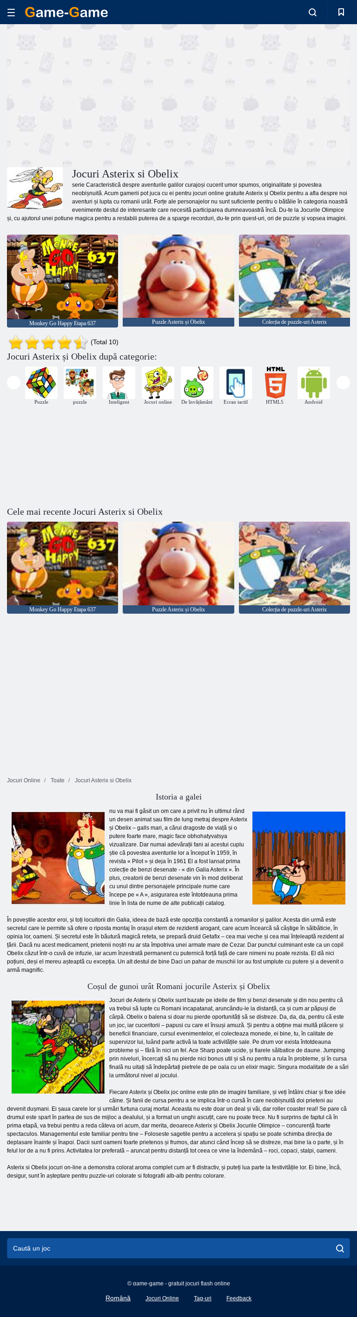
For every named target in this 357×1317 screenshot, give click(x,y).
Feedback (238, 1298)
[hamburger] (11, 12)
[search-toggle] (313, 12)
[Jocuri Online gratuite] (66, 12)
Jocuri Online (162, 1298)
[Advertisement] (93, 94)
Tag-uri (203, 1298)
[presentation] (13, 382)
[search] (340, 1248)
